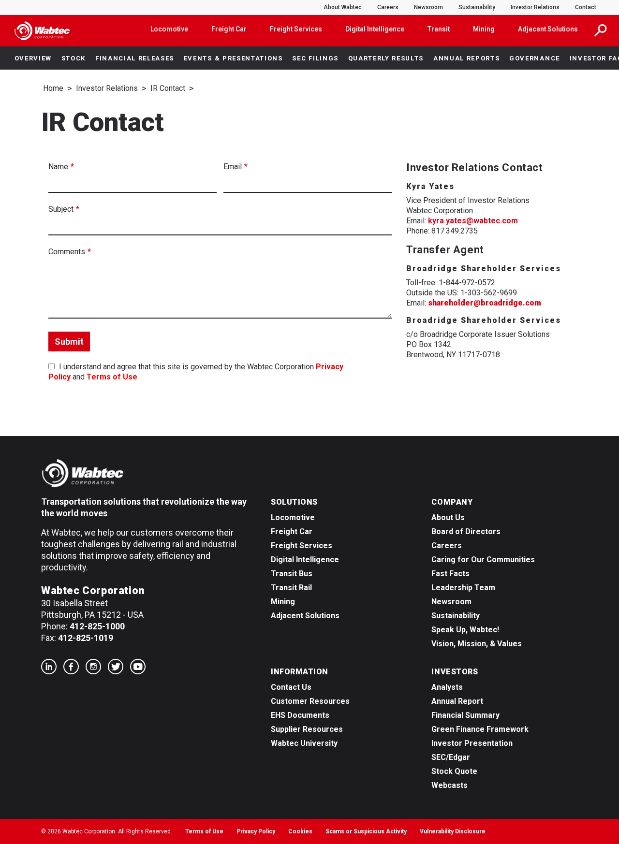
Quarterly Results (386, 58)
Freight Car (229, 29)
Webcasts (449, 785)
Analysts (447, 687)
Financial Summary (465, 715)
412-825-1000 (97, 626)
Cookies (300, 831)
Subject (61, 209)
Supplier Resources (307, 729)
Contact (585, 7)
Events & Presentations (233, 58)
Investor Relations (535, 7)
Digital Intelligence (374, 29)
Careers (387, 7)
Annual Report (457, 701)
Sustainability (476, 7)
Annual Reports (466, 58)
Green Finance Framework (480, 729)
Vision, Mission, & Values (476, 643)
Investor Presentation (472, 743)
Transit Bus (291, 573)
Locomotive (169, 29)
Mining (484, 29)
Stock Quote (454, 771)
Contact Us (291, 687)
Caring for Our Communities (483, 559)
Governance (534, 58)
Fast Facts (450, 573)
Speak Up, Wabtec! (465, 629)
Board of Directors (466, 531)
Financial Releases (134, 58)
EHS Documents (300, 715)
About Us (448, 517)
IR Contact (167, 88)
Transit (438, 29)
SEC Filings (315, 58)
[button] (600, 30)
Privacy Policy (255, 831)
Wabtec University (304, 743)
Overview (33, 58)
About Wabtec (343, 7)
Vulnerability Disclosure (453, 831)
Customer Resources (310, 701)
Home (53, 88)
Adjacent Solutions (548, 29)
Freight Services (296, 29)
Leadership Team (463, 587)
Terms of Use (112, 376)
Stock (73, 58)
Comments (66, 251)
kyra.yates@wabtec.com (473, 220)
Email (232, 166)
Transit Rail (291, 587)
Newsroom (428, 7)
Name (58, 166)
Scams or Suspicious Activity (366, 831)
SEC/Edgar (450, 757)
